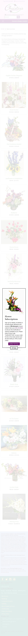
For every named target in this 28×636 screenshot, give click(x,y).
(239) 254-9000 (19, 328)
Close (14, 348)
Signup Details (14, 344)
